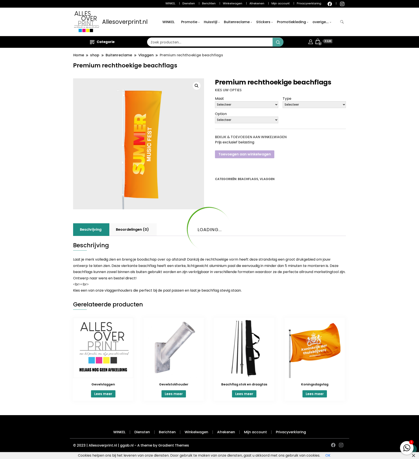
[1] (406, 446)
